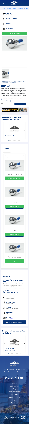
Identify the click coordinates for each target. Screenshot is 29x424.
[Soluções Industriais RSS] (9, 378)
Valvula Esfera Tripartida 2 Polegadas (14, 201)
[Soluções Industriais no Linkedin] (12, 378)
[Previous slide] (4, 130)
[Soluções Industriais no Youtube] (21, 378)
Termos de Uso (14, 394)
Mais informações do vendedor (14, 322)
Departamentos (14, 386)
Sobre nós (14, 383)
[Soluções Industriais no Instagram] (15, 378)
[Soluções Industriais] (14, 3)
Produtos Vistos (6, 149)
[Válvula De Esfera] (14, 128)
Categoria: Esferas (9, 137)
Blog (14, 389)
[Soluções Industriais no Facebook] (18, 378)
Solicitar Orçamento (14, 33)
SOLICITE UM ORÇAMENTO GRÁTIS (14, 178)
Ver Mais (11, 318)
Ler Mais (6, 101)
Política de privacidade (14, 391)
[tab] (8, 140)
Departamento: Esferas (10, 350)
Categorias (14, 400)
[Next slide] (24, 130)
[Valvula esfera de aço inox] (5, 74)
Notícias (14, 405)
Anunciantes (14, 403)
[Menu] (3, 3)
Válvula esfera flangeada (14, 174)
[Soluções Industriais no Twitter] (6, 378)
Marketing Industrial (14, 397)
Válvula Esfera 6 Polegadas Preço (14, 229)
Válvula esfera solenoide (14, 257)
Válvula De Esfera (9, 135)
